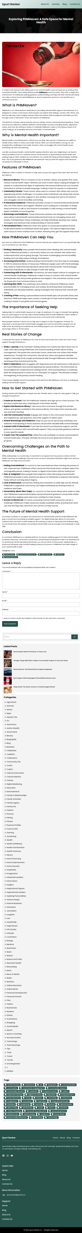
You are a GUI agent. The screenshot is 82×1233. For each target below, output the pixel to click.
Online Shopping (14, 1111)
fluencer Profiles (14, 825)
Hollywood (66, 1098)
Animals (10, 706)
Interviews (11, 907)
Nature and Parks (14, 959)
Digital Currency (35, 1094)
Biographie (11, 739)
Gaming (10, 832)
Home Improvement (16, 862)
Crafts (9, 765)
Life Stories (11, 929)
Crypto (10, 769)
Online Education (14, 985)
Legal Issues (12, 925)
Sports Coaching (14, 1034)
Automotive (12, 732)
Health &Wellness (14, 843)
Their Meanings (13, 1045)
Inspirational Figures (16, 888)
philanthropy (12, 1114)
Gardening (11, 836)
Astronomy (11, 724)
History (10, 855)
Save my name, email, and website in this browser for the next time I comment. (34, 618)
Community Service (15, 1091)
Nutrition (10, 981)
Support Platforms (11, 557)
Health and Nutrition (15, 847)
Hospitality (11, 869)
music (40, 1107)
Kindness (11, 1104)
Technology (12, 1041)
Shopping (11, 1022)
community (12, 1088)
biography (52, 1085)
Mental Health (9, 554)
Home (55, 1137)
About (62, 1137)
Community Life (14, 761)
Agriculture (11, 702)
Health (13, 551)
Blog (9, 743)
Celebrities (11, 750)
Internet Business (14, 903)
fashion (39, 1098)
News (9, 970)
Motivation (11, 948)
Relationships (29, 1114)
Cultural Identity (14, 776)
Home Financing (14, 858)
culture (65, 1091)
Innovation (27, 1101)
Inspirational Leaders (16, 892)
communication (68, 1085)
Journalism (11, 910)
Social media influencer (17, 1117)
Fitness (10, 821)
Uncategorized (13, 1063)
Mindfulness (27, 1107)
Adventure (29, 1085)
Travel (9, 1056)
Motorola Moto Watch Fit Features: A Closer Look (29, 652)
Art (8, 720)
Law (8, 918)
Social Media (12, 1026)
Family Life (11, 806)
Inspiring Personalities (16, 896)
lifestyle (51, 1104)
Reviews (10, 1011)
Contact (76, 1137)
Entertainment (13, 791)
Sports (9, 1030)
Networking (12, 966)
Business (10, 747)
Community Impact (57, 1088)
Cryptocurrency (50, 1091)
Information (12, 881)
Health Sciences (14, 851)
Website (5, 609)
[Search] (74, 637)
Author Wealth (13, 728)
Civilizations (12, 758)
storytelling (37, 1117)
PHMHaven (43, 92)
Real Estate (12, 1007)
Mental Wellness (46, 554)
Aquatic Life (12, 717)
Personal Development (17, 992)
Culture (10, 780)
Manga (10, 940)
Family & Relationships (17, 795)
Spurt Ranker (11, 4)
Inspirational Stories (60, 1101)
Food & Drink (12, 829)
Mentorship (12, 1107)
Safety (10, 1015)
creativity (33, 1091)
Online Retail (12, 989)
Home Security (13, 866)
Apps (9, 713)
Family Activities (14, 799)
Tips (8, 1048)
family (28, 1098)
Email (4, 601)
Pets (9, 1000)
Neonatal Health (14, 963)
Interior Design (13, 899)
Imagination (12, 873)
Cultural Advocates (15, 773)
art (41, 1085)
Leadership (12, 922)
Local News (12, 937)
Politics (10, 1004)
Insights (10, 884)
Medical (10, 944)
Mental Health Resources (28, 554)
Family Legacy (13, 802)
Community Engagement (33, 1088)
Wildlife (10, 1071)
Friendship (52, 1098)
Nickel (9, 978)
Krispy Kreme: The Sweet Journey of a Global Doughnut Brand (34, 687)
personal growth (59, 1111)
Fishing (10, 817)
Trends (10, 1060)
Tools (9, 1052)
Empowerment (67, 1094)
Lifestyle (10, 933)
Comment (6, 571)
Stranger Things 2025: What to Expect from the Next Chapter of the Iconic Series (40, 660)
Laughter (11, 914)
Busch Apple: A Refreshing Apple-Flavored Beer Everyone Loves (34, 678)
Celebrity (11, 754)
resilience (45, 1114)
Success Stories (14, 1037)
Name (5, 592)
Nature (10, 955)
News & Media (13, 974)
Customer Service (14, 1094)
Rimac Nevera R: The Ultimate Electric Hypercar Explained (32, 669)
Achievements (13, 1085)
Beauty (10, 735)
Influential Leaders (15, 877)
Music (9, 952)
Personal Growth (14, 996)
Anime (9, 709)
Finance (10, 814)
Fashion (10, 810)
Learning (38, 1104)
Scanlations (12, 1019)
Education (11, 787)
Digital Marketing (14, 784)
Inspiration (41, 1101)
